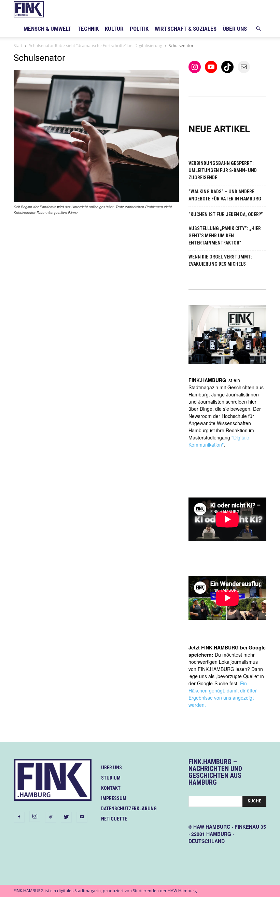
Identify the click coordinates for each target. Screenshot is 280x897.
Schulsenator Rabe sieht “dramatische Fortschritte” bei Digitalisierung (95, 45)
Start (18, 45)
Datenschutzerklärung (129, 808)
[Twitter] (66, 817)
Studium (111, 778)
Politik (139, 28)
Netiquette (114, 819)
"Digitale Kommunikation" (218, 441)
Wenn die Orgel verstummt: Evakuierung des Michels (220, 260)
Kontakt (111, 788)
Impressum (113, 798)
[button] (258, 29)
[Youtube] (81, 817)
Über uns (235, 28)
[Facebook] (19, 817)
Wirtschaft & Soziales (185, 28)
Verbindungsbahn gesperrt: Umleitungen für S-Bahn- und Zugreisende (222, 170)
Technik (88, 28)
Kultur (114, 28)
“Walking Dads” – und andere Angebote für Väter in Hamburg (224, 195)
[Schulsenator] (96, 200)
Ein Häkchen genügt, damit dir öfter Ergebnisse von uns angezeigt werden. (222, 694)
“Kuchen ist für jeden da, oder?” (225, 214)
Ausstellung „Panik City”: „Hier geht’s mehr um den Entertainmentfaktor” (224, 236)
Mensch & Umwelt (47, 28)
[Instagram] (34, 816)
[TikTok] (50, 817)
